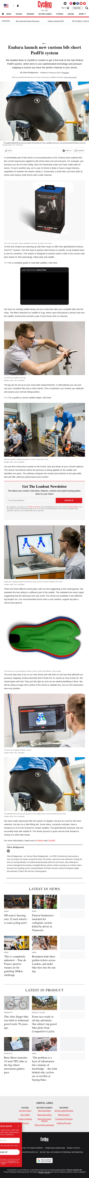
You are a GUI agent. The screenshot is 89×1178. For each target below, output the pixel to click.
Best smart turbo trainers (44, 1120)
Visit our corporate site (74, 1170)
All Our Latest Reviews (63, 1111)
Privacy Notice (73, 507)
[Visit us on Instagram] (71, 3)
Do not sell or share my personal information (61, 1152)
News (8, 14)
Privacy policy (73, 1148)
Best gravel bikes (44, 1115)
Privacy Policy (11, 1161)
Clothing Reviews (64, 1123)
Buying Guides (45, 14)
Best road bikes (44, 1111)
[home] (3, 14)
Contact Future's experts (31, 1148)
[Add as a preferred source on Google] (44, 1160)
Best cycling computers (44, 1125)
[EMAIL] (9, 850)
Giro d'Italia (25, 1115)
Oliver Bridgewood (30, 73)
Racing (19, 14)
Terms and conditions (55, 1148)
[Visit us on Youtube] (81, 3)
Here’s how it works (70, 77)
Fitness (59, 14)
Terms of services (34, 507)
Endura (40, 840)
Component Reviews (64, 1119)
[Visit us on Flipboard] (84, 3)
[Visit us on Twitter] (74, 3)
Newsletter (80, 150)
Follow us (68, 150)
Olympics (25, 1123)
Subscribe (77, 8)
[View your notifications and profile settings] (18, 5)
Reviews (30, 14)
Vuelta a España (25, 1119)
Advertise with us (30, 1152)
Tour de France (25, 1111)
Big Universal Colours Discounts (27, 21)
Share (10, 150)
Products (65, 73)
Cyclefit (51, 840)
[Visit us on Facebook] (77, 3)
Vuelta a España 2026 (56, 21)
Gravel (71, 14)
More (81, 14)
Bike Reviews (64, 1115)
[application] (44, 286)
